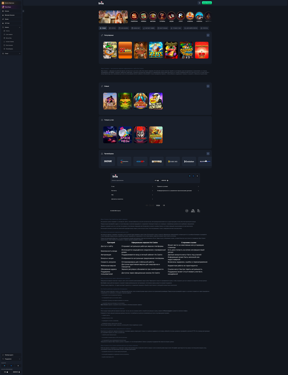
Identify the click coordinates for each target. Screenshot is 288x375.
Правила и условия (162, 186)
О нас (112, 186)
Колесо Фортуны (9, 3)
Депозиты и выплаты (117, 199)
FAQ (112, 194)
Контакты (114, 190)
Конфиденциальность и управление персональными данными (174, 190)
